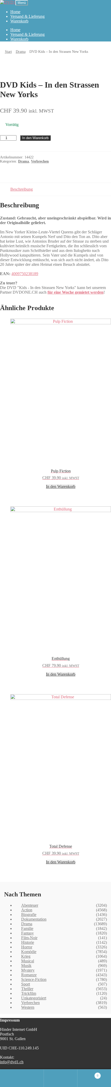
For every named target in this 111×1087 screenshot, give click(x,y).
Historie (27, 942)
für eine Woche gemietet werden (75, 292)
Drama (21, 52)
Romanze (29, 975)
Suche (60, 1078)
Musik (26, 965)
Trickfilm (28, 993)
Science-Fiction (33, 979)
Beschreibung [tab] (21, 189)
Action (26, 910)
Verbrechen (40, 161)
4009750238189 (24, 273)
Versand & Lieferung (27, 16)
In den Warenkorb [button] (60, 486)
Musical (27, 961)
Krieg (25, 956)
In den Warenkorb (35, 138)
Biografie (28, 914)
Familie (27, 928)
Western (27, 1007)
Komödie (28, 951)
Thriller (27, 989)
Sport (25, 984)
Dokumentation (33, 919)
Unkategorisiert (33, 998)
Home (15, 12)
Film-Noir (29, 938)
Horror (26, 947)
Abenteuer (29, 905)
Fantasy (27, 933)
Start (8, 52)
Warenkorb (19, 21)
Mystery (28, 970)
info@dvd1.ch (11, 1062)
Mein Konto (27, 1078)
